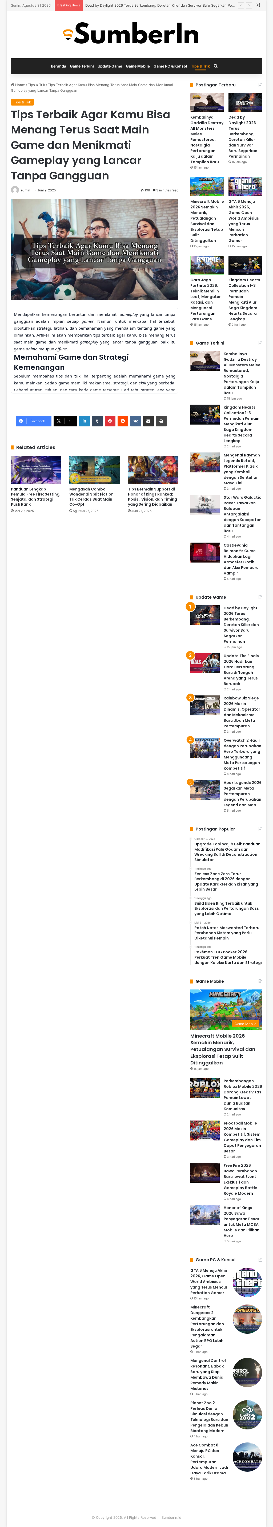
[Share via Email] (148, 421)
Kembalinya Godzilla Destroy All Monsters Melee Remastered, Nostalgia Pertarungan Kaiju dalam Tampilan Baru (206, 140)
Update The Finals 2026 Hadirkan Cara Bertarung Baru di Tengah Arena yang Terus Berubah (241, 669)
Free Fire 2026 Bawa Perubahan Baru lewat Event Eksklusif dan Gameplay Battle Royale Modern (240, 1179)
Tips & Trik (200, 66)
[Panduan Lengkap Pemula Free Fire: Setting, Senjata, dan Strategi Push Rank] (36, 470)
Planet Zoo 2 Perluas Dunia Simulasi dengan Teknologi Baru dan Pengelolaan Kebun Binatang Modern (209, 1416)
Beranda (58, 66)
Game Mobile (138, 66)
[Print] (161, 421)
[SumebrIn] (136, 35)
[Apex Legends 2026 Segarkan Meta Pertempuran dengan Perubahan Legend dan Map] (205, 790)
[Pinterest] (110, 421)
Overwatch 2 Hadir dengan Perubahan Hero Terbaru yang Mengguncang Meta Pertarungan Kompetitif (242, 754)
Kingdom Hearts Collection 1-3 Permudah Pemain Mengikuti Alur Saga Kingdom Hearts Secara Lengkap (244, 299)
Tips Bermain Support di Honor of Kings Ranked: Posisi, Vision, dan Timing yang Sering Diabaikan (152, 496)
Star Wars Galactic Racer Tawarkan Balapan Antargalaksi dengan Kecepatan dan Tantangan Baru (243, 514)
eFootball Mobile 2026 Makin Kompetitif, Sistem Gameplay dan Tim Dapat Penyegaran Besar (242, 1137)
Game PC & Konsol (170, 66)
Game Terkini (82, 66)
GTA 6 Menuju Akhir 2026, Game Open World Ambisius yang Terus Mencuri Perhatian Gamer (243, 221)
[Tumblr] (97, 421)
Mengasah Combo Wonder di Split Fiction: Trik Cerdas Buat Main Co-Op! (92, 496)
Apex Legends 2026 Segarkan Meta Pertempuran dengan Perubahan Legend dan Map (243, 794)
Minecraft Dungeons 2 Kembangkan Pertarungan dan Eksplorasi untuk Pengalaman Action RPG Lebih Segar (207, 1326)
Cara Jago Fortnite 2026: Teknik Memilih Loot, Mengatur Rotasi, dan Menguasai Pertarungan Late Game (205, 299)
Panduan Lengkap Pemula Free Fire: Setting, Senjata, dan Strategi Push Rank (36, 496)
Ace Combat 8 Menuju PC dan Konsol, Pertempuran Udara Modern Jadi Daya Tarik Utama (209, 1459)
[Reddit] (123, 421)
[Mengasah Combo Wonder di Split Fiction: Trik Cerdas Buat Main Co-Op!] (94, 470)
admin (25, 190)
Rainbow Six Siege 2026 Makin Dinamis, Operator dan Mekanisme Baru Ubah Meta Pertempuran (242, 712)
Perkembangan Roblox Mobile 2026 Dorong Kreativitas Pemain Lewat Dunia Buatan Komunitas (243, 1094)
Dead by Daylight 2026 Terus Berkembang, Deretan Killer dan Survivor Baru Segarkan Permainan (165, 5)
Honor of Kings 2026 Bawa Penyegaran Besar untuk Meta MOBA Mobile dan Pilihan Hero (241, 1221)
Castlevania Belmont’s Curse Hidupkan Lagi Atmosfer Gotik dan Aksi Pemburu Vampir (241, 559)
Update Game (110, 66)
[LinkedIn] (84, 421)
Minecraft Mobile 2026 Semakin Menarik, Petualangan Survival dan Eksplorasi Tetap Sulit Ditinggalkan (207, 221)
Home (19, 85)
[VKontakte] (135, 421)
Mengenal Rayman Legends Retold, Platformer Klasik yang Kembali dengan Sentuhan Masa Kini (242, 469)
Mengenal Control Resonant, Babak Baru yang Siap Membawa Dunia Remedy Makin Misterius (208, 1374)
